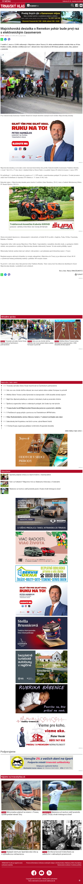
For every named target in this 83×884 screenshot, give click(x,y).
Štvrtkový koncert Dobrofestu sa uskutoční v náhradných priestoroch (58, 853)
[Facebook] (76, 5)
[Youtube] (81, 5)
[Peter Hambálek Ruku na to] (41, 139)
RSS (72, 863)
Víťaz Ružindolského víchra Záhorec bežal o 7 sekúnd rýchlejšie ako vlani (34, 417)
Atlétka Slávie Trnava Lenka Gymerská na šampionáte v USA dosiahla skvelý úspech (66, 343)
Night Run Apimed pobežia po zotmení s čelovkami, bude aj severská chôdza (33, 399)
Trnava (4, 812)
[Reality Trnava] (41, 730)
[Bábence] (41, 698)
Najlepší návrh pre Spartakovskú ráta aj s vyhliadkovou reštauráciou (19, 853)
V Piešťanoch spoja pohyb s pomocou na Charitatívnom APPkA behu (30, 413)
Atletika (7, 35)
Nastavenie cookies (63, 865)
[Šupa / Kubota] (41, 208)
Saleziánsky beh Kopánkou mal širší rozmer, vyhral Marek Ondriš (29, 421)
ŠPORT (2, 35)
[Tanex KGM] (41, 514)
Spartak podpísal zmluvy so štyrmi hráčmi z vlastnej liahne (30, 475)
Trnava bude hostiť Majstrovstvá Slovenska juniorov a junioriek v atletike (33, 408)
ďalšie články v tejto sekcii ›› (73, 431)
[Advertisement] (19, 295)
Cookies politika (76, 865)
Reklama (67, 863)
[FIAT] (41, 548)
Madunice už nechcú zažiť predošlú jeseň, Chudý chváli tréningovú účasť (35, 489)
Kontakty (78, 863)
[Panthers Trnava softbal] (41, 762)
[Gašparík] (41, 633)
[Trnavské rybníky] (41, 17)
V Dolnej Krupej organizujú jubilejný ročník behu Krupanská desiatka (30, 426)
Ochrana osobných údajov (47, 863)
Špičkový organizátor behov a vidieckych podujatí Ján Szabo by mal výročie (33, 404)
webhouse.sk (51, 881)
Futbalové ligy (47, 812)
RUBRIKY (34, 6)
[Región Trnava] (41, 667)
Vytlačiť (79, 274)
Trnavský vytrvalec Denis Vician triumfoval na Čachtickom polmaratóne (14, 343)
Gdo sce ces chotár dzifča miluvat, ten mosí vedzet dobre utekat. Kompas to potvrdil (41, 343)
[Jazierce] (41, 450)
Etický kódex (60, 863)
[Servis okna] (41, 573)
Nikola (81, 1)
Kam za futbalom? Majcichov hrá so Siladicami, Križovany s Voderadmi (35, 482)
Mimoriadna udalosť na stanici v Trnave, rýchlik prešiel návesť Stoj (20, 813)
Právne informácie (32, 863)
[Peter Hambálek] (41, 599)
